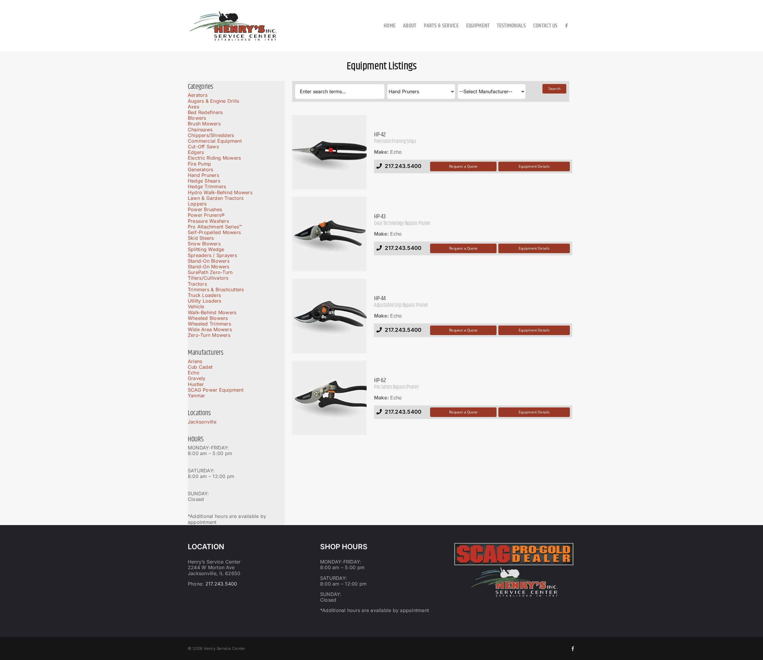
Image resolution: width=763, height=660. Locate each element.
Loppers (197, 204)
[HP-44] (329, 316)
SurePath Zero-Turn (210, 272)
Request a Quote (463, 166)
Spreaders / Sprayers (212, 255)
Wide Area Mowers (210, 329)
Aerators (197, 95)
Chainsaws (200, 130)
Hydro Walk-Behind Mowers (220, 192)
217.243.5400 (221, 584)
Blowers (197, 118)
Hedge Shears (204, 181)
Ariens (195, 361)
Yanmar (196, 396)
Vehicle (196, 306)
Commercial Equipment (215, 141)
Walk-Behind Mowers (212, 312)
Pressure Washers (208, 221)
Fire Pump (199, 164)
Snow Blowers (204, 244)
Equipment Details (534, 166)
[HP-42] (329, 152)
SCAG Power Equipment (216, 390)
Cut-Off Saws (203, 147)
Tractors (197, 284)
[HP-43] (329, 234)
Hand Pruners (203, 175)
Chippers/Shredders (211, 135)
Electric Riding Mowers (214, 158)
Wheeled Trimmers (209, 324)
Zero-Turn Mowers (209, 335)
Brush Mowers (204, 124)
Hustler (196, 384)
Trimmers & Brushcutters (216, 289)
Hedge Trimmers (207, 186)
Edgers (196, 152)
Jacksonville (202, 422)
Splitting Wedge (206, 249)
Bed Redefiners (205, 112)
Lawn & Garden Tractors (216, 198)
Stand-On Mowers (208, 267)
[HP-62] (329, 398)
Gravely (197, 378)
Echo (193, 373)
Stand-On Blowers (208, 261)
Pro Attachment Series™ (215, 227)
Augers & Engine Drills (213, 101)
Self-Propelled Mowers (214, 232)
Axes (193, 107)
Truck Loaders (204, 295)
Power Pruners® (206, 215)
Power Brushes (205, 209)
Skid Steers (201, 238)
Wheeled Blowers (208, 318)
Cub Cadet (200, 367)
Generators (200, 169)
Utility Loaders (204, 301)
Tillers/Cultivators (208, 278)
